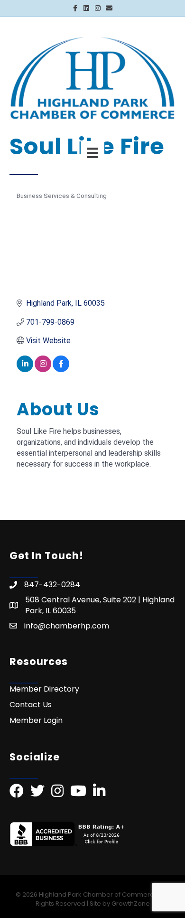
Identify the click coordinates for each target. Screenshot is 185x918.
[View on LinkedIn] (25, 369)
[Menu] (92, 153)
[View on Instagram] (43, 369)
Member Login (36, 720)
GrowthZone (130, 903)
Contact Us (30, 704)
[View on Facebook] (61, 369)
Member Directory (44, 689)
